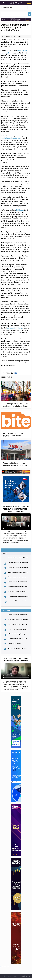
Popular (5, 550)
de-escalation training (14, 328)
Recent (5, 553)
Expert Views (6, 610)
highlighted (20, 210)
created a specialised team (10, 138)
